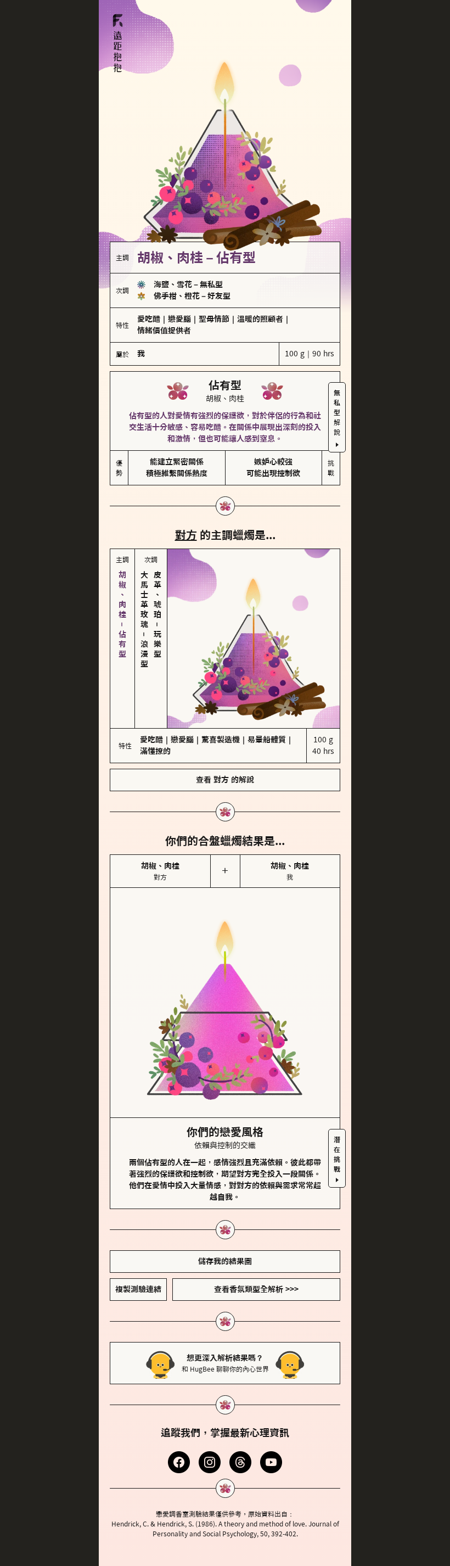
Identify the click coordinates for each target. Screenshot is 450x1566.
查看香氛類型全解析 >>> (256, 1289)
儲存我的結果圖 (225, 1261)
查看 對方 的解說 (225, 780)
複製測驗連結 (138, 1289)
